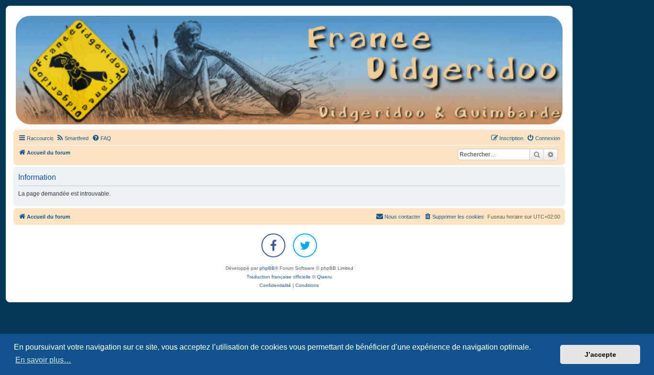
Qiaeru (324, 276)
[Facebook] (273, 245)
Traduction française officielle (279, 276)
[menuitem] (72, 138)
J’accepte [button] (600, 354)
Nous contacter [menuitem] (402, 217)
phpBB (267, 268)
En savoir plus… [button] (43, 360)
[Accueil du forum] (289, 70)
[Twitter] (305, 245)
